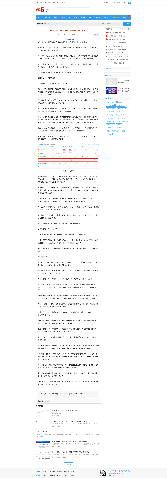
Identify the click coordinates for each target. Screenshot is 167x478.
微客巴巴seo (110, 105)
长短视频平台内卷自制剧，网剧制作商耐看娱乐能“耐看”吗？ (70, 452)
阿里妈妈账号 (110, 124)
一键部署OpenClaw (69, 39)
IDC (90, 17)
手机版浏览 (105, 2)
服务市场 (125, 17)
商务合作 (47, 2)
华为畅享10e (121, 118)
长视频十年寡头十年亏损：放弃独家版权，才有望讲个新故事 (71, 441)
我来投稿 (74, 34)
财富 (75, 17)
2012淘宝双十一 (111, 102)
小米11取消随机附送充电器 (114, 127)
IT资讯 (98, 17)
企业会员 (118, 23)
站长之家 (47, 17)
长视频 (47, 401)
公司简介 (45, 471)
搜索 (124, 2)
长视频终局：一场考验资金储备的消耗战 (64, 410)
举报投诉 (59, 471)
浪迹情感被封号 (111, 118)
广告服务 (66, 475)
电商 (62, 17)
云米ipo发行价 (122, 108)
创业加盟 (116, 17)
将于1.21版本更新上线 (113, 131)
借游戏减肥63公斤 (121, 115)
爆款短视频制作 (111, 121)
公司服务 (38, 475)
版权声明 (52, 471)
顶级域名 (119, 111)
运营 (69, 17)
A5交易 (63, 2)
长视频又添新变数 (41, 431)
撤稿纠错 (96, 34)
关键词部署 (110, 115)
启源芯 (123, 131)
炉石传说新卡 (120, 105)
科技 (49, 23)
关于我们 (38, 471)
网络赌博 (120, 102)
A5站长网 (39, 2)
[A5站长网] (42, 10)
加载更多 (68, 464)
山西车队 (109, 134)
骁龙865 (119, 124)
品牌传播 (59, 475)
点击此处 (65, 394)
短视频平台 (65, 457)
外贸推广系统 (110, 111)
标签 (110, 23)
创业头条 (106, 17)
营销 (55, 17)
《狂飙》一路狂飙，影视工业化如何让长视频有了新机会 (69, 421)
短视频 (83, 17)
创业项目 (45, 475)
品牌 (103, 23)
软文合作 (73, 475)
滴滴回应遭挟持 (111, 108)
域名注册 (55, 2)
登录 (130, 2)
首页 (39, 17)
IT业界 (54, 23)
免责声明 (66, 471)
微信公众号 (115, 2)
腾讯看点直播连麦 (123, 121)
